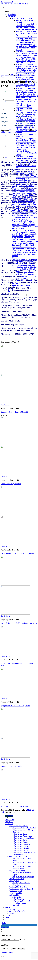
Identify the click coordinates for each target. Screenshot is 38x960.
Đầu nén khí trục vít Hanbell (12, 766)
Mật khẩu (5, 945)
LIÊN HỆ (8, 917)
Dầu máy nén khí (15, 893)
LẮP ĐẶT (12, 913)
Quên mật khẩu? (7, 953)
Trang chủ (5, 75)
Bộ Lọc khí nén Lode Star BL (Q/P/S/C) (15, 706)
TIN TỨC (8, 915)
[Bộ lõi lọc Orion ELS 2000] (9, 99)
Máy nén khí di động (17, 871)
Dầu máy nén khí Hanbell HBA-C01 (14, 412)
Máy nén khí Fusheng (21, 842)
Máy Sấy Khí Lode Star (21, 883)
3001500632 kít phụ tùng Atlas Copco (15, 806)
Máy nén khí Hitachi (20, 848)
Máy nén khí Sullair (20, 840)
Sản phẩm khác (15, 897)
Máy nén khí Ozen (19, 834)
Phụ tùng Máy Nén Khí (18, 130)
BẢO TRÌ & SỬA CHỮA (17, 911)
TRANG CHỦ (9, 820)
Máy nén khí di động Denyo (23, 877)
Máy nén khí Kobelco (20, 846)
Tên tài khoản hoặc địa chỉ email (14, 939)
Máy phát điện (18, 899)
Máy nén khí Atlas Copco (22, 836)
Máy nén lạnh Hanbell (21, 901)
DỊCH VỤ (8, 907)
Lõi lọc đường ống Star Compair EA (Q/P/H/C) (18, 553)
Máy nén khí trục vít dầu (18, 826)
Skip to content (7, 2)
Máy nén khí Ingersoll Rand (23, 838)
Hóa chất (15, 905)
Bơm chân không (19, 903)
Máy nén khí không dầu (18, 856)
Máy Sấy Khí (14, 881)
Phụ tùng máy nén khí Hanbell (21, 889)
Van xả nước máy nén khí (11, 484)
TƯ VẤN (12, 909)
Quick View (5, 405)
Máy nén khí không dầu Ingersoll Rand (21, 867)
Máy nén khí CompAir (21, 844)
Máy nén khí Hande (20, 850)
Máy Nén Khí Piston (16, 879)
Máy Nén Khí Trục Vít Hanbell (24, 828)
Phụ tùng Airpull (15, 891)
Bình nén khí (14, 895)
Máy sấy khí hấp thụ (20, 885)
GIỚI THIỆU (9, 822)
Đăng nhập (21, 949)
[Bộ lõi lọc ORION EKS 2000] (9, 109)
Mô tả (7, 157)
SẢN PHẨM (14, 75)
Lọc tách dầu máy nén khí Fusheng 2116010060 (19, 623)
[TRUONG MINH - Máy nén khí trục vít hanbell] (14, 4)
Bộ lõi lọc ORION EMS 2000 (19, 131)
